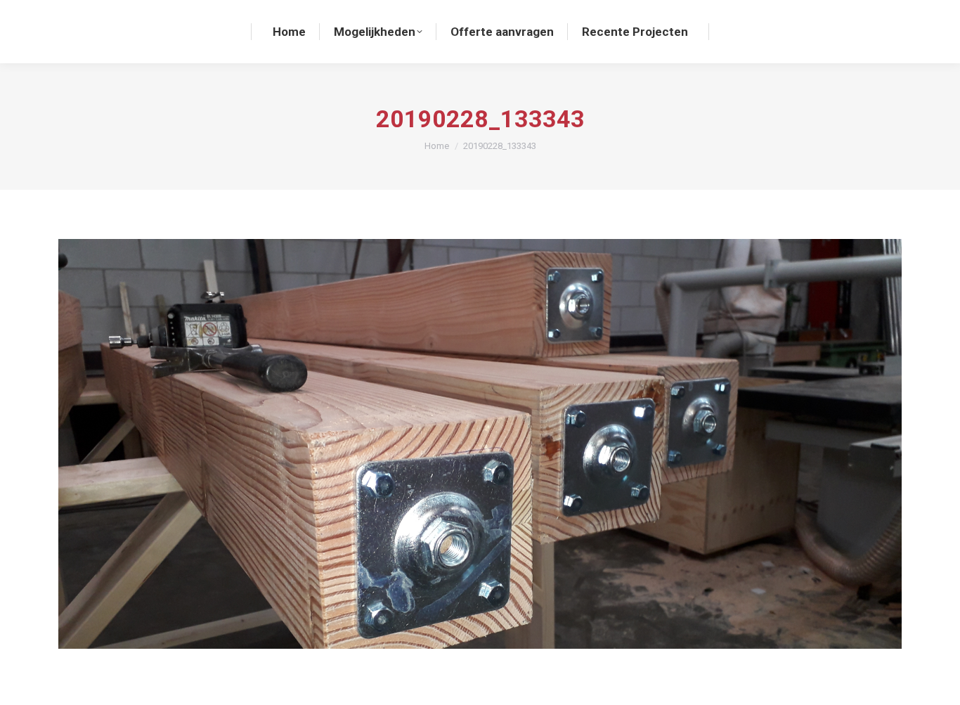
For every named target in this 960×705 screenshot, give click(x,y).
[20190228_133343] (480, 444)
